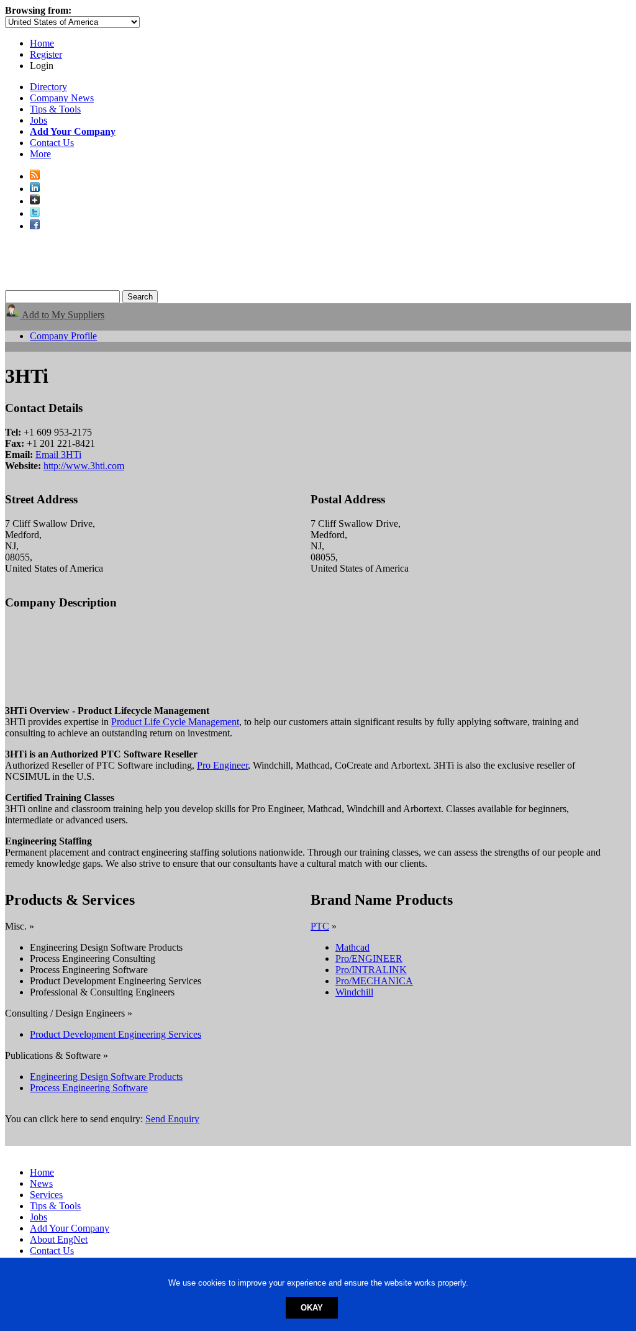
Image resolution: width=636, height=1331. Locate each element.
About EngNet (59, 1239)
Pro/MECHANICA (374, 981)
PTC (320, 926)
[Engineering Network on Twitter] (35, 213)
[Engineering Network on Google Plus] (35, 201)
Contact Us (52, 142)
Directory (48, 86)
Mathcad (352, 947)
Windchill (354, 992)
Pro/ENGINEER (368, 958)
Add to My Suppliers (62, 314)
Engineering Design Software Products (106, 1076)
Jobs (38, 120)
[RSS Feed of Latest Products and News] (35, 176)
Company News (62, 98)
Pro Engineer (222, 765)
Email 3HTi (58, 454)
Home (42, 43)
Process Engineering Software (89, 1087)
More (40, 154)
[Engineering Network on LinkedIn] (35, 188)
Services (46, 1194)
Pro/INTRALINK (371, 969)
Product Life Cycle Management (175, 721)
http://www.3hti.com (83, 465)
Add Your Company (69, 1228)
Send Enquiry (172, 1119)
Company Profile (63, 336)
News (41, 1183)
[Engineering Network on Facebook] (35, 226)
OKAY (312, 1307)
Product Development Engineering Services (115, 1034)
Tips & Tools (55, 109)
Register (46, 54)
